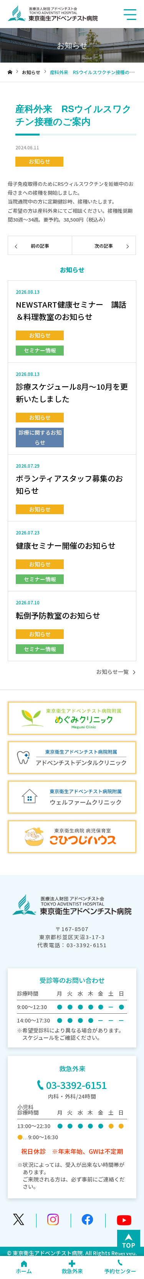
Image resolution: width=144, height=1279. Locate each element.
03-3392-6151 (76, 1085)
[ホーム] (10, 72)
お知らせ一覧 (112, 671)
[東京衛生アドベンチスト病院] (53, 19)
